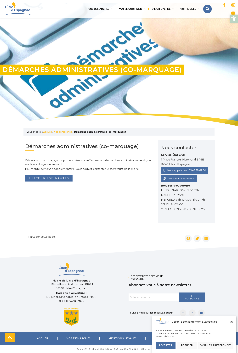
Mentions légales (122, 338)
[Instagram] (233, 5)
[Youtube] (233, 13)
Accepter (165, 345)
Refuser (187, 345)
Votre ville (188, 8)
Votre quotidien (130, 8)
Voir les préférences (215, 345)
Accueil (47, 131)
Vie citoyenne (161, 8)
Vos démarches (98, 8)
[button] (234, 19)
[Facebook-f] (224, 5)
